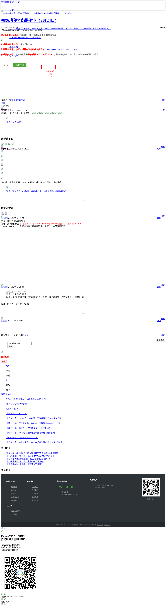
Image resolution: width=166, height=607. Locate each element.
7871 (8, 366)
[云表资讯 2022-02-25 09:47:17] (13, 145)
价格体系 (14, 487)
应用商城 (13, 47)
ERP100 (110, 485)
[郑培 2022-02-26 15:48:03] (2, 145)
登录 (6, 65)
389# (159, 218)
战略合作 (14, 493)
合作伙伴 (107, 525)
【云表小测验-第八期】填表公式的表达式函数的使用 (30, 456)
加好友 (10, 394)
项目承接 (14, 500)
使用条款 (35, 497)
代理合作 (14, 490)
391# (159, 320)
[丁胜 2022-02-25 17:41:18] (6, 145)
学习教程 (13, 56)
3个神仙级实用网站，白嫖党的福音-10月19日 (26, 399)
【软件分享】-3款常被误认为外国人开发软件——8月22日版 (33, 423)
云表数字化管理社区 (10, 2)
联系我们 (35, 490)
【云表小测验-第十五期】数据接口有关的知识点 (28, 459)
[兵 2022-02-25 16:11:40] (9, 145)
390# (159, 287)
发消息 (4, 394)
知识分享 (25, 37)
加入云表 (35, 493)
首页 (11, 10)
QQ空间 (21, 100)
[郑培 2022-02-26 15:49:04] (2, 214)
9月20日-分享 (12, 409)
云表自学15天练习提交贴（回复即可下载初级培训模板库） (33, 453)
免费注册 (20, 65)
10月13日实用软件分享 (16, 404)
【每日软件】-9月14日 (16, 413)
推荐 (163, 110)
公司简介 (35, 487)
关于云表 (100, 525)
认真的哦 (16, 122)
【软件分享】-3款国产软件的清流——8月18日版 (28, 428)
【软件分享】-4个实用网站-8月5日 (22, 437)
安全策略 (35, 500)
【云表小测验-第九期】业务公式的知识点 (25, 461)
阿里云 (97, 488)
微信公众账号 (15, 511)
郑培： (9, 122)
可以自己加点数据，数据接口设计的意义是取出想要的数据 (39, 191)
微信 (15, 100)
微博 (11, 100)
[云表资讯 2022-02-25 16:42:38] (6, 214)
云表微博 (14, 514)
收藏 (3, 103)
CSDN (103, 488)
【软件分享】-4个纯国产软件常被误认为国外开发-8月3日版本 (34, 442)
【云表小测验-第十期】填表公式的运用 (24, 464)
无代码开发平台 (100, 485)
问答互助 (60, 28)
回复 (163, 100)
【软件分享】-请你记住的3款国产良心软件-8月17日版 (30, 433)
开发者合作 (15, 497)
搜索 (10, 346)
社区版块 (15, 19)
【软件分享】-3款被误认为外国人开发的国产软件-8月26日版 (33, 418)
